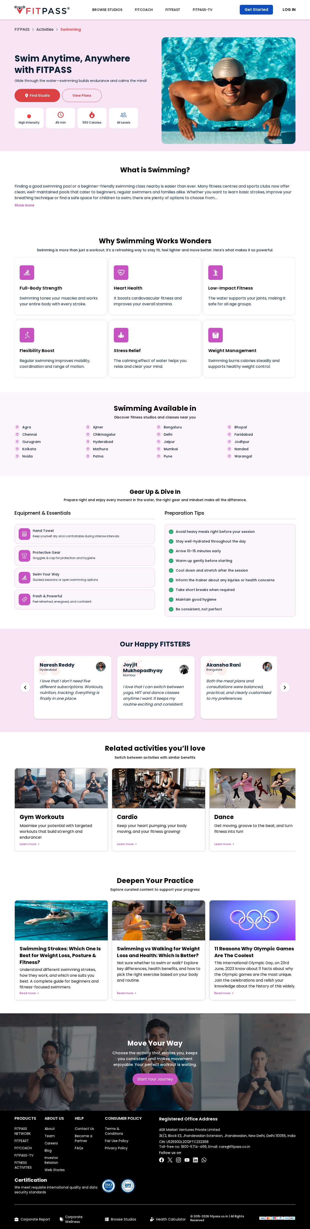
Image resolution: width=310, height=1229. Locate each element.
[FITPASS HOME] (42, 10)
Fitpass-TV (202, 9)
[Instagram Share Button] (178, 1160)
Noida (27, 456)
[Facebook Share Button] (161, 1160)
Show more (24, 205)
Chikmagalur (104, 434)
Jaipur (169, 441)
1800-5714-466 (194, 1146)
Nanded (241, 449)
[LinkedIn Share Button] (195, 1160)
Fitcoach (144, 9)
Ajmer (98, 427)
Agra (26, 427)
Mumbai (171, 449)
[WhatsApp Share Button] (204, 1160)
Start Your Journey (155, 1079)
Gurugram (31, 441)
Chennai (29, 434)
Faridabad (243, 434)
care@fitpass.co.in (234, 1146)
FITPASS (22, 29)
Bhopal (240, 427)
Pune (168, 456)
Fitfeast (172, 9)
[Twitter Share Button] (170, 1160)
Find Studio (37, 95)
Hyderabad (103, 441)
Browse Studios (107, 9)
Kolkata (29, 449)
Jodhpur (241, 441)
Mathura (100, 449)
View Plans (81, 95)
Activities (45, 29)
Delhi (168, 434)
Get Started (256, 9)
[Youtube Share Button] (187, 1160)
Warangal (243, 456)
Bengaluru (173, 427)
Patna (98, 456)
